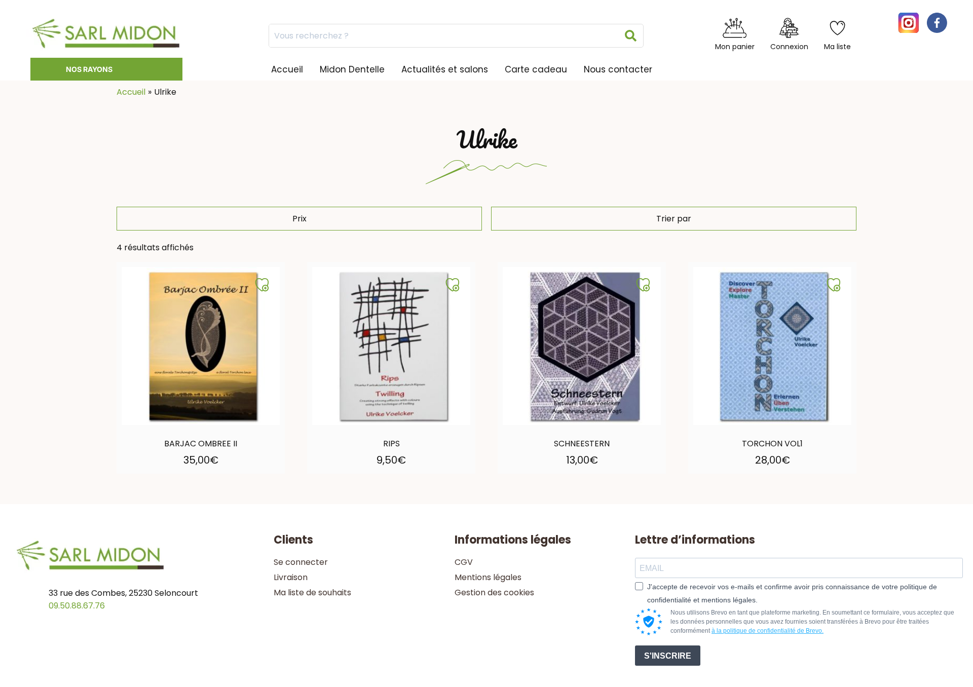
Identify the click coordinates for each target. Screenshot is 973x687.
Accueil (287, 69)
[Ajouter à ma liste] (262, 284)
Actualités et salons (444, 69)
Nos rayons (89, 69)
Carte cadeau (536, 69)
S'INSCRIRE (667, 656)
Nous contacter (618, 69)
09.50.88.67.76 (77, 606)
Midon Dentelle (352, 69)
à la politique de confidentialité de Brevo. (768, 630)
